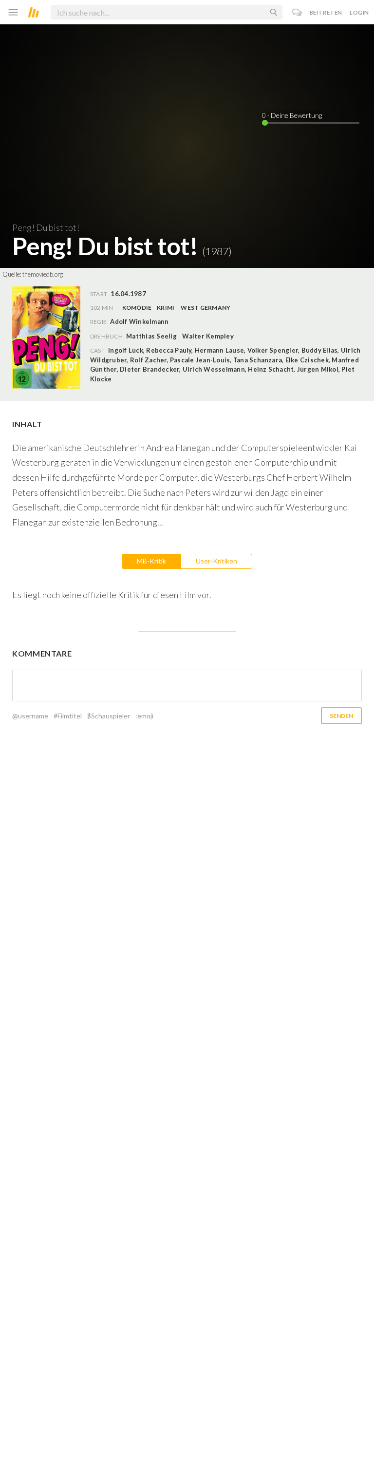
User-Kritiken (216, 561)
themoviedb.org (42, 274)
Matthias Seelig (151, 336)
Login (359, 12)
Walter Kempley (207, 336)
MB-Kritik (151, 561)
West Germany (205, 307)
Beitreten (326, 12)
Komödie (137, 307)
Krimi (165, 307)
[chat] (297, 12)
